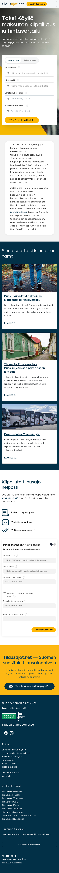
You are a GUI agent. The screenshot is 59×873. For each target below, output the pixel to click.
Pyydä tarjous (37, 4)
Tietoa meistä (9, 767)
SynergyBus (21, 708)
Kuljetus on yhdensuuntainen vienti (20, 594)
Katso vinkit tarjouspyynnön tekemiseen (21, 549)
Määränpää (10, 567)
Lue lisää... (11, 323)
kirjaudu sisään (11, 498)
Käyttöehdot (9, 856)
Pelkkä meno (30, 60)
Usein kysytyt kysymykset (16, 753)
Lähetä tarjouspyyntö (14, 749)
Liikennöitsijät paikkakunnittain (19, 815)
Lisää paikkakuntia (12, 812)
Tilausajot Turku (11, 795)
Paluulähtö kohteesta (14, 601)
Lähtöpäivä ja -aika (13, 577)
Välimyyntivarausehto (14, 859)
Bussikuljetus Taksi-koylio (22, 434)
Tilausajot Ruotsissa (13, 819)
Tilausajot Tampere (12, 798)
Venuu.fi (6, 776)
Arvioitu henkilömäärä (14, 614)
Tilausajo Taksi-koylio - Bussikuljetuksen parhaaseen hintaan (24, 368)
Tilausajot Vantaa (12, 808)
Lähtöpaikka (10, 556)
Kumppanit (8, 760)
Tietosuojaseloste (12, 862)
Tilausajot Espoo (11, 805)
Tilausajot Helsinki (12, 791)
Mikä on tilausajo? (12, 756)
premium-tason (18, 212)
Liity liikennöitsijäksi (30, 844)
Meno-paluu (13, 60)
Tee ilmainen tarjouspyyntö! (33, 686)
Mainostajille (8, 763)
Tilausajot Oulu (10, 802)
